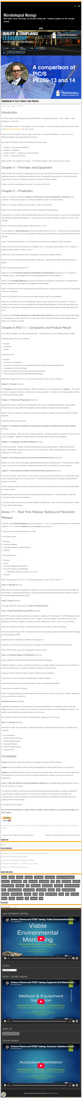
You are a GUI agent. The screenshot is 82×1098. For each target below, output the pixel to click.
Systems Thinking (51, 894)
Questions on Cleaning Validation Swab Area (14, 867)
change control (50, 877)
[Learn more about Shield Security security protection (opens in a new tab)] (3, 1094)
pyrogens (51, 890)
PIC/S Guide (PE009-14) (14, 129)
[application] (41, 938)
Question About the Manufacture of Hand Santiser (17, 835)
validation (34, 898)
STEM (35, 894)
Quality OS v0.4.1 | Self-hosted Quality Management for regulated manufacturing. (24, 853)
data (25, 881)
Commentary (29, 825)
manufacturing (58, 825)
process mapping (29, 890)
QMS (58, 890)
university (20, 898)
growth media (66, 881)
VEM (41, 898)
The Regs (37, 825)
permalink (4, 828)
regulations (5, 894)
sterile (68, 825)
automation (28, 877)
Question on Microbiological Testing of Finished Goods (63, 835)
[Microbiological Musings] (41, 43)
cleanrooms (5, 881)
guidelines (50, 825)
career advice (39, 877)
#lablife (4, 877)
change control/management (65, 877)
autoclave (20, 877)
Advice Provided (20, 825)
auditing (11, 877)
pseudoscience (41, 890)
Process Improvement (14, 890)
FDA (52, 881)
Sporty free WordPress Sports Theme (34, 1093)
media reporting (47, 886)
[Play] (5, 958)
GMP (58, 881)
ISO (27, 886)
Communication (16, 881)
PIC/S (64, 825)
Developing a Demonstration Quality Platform (14, 856)
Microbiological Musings (20, 15)
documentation (44, 881)
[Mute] (73, 958)
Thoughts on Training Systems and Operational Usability (17, 860)
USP (27, 898)
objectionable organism (72, 886)
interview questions (7, 886)
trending (11, 898)
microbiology (58, 886)
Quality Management (69, 890)
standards (27, 894)
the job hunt (74, 894)
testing (61, 894)
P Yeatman (20, 106)
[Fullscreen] (77, 958)
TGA (67, 894)
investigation (20, 886)
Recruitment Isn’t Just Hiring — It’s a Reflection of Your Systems (19, 863)
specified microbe (17, 894)
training (4, 898)
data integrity (33, 881)
